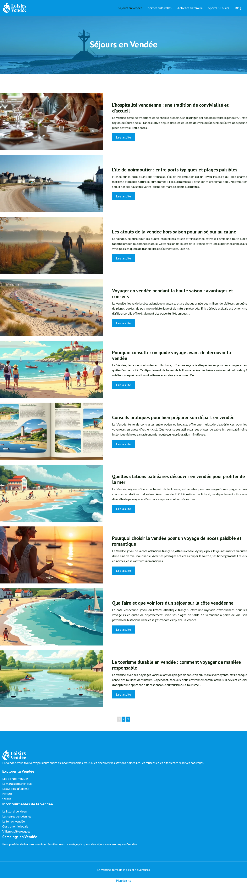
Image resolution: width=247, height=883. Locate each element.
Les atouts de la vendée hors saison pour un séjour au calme (174, 232)
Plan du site (123, 880)
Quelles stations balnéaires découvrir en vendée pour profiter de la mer (178, 479)
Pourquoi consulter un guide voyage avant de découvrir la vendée (171, 355)
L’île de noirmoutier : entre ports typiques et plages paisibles (174, 170)
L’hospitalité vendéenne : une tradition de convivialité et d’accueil (170, 108)
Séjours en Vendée (130, 8)
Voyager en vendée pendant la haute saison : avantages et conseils (172, 294)
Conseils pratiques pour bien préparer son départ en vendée (173, 417)
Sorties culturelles (160, 8)
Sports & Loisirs (218, 8)
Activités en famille (190, 8)
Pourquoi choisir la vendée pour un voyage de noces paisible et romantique (176, 541)
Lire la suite (123, 137)
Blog (238, 8)
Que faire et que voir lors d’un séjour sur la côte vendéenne (172, 603)
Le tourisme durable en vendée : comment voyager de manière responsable (176, 665)
